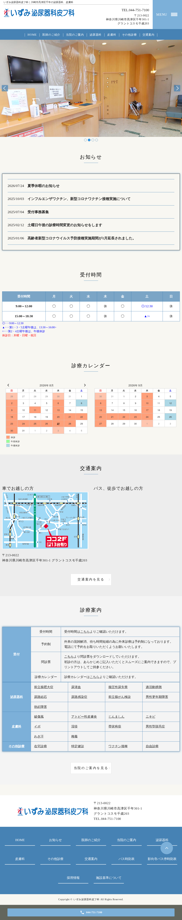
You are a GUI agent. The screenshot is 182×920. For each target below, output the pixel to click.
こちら (85, 631)
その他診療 (129, 34)
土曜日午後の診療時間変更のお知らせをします (65, 225)
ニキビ (150, 716)
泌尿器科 (95, 34)
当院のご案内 (75, 34)
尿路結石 (40, 697)
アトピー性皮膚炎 (84, 716)
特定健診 (77, 746)
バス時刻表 (127, 859)
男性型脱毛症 (155, 726)
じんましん (116, 716)
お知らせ (55, 840)
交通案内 (148, 34)
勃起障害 (40, 707)
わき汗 (39, 736)
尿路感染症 (79, 697)
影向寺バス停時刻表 (162, 859)
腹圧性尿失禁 (118, 687)
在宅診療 (40, 746)
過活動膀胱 (154, 687)
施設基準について (109, 878)
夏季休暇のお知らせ (44, 186)
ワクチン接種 (118, 746)
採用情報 (73, 878)
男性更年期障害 (157, 697)
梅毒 (74, 736)
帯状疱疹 (114, 726)
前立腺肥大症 (43, 687)
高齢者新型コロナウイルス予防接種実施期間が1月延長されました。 (82, 238)
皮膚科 (111, 34)
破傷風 (39, 716)
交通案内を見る (90, 579)
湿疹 (74, 726)
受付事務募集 (38, 212)
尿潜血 (76, 687)
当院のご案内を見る (91, 768)
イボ (37, 726)
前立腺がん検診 (119, 697)
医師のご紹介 (51, 34)
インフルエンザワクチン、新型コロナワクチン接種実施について (79, 199)
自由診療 (152, 746)
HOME (32, 34)
